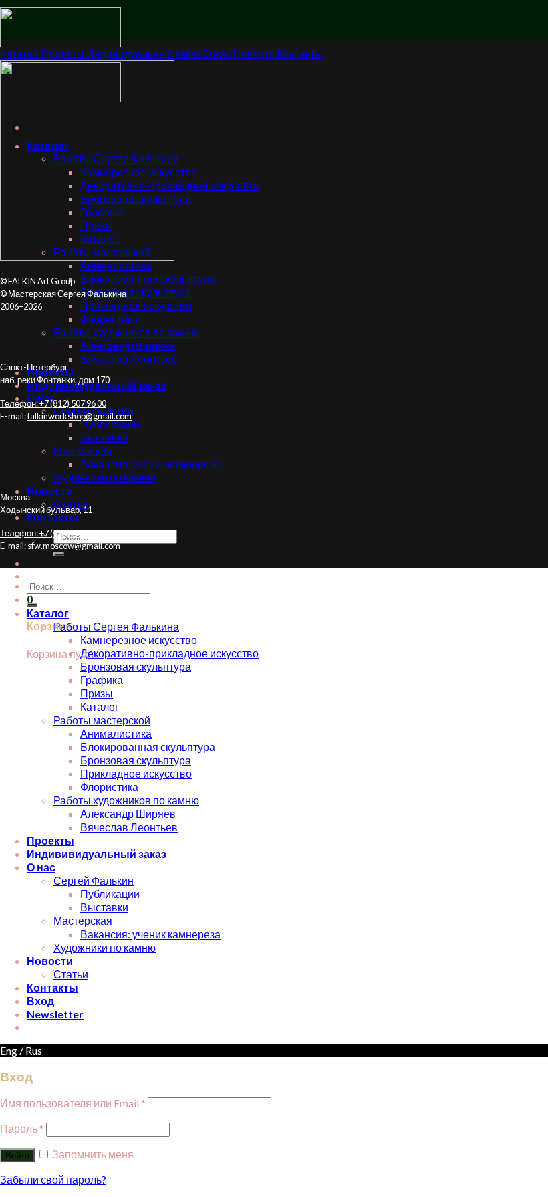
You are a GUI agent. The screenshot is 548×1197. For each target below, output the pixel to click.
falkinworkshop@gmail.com (79, 416)
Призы (96, 693)
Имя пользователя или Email (73, 1103)
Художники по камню (104, 477)
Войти (17, 1155)
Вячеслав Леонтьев (129, 358)
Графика (101, 679)
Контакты (52, 516)
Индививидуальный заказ (96, 853)
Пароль (22, 1128)
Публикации (110, 423)
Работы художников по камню (126, 332)
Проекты (50, 840)
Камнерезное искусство (138, 639)
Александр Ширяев (128, 345)
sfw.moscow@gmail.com (73, 545)
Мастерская (82, 450)
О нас (41, 867)
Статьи (70, 974)
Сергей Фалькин (93, 880)
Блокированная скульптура (147, 278)
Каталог (48, 613)
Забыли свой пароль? (53, 1179)
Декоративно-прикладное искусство (169, 653)
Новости (50, 490)
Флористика (109, 318)
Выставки (104, 437)
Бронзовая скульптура (135, 292)
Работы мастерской (101, 720)
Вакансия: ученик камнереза (150, 463)
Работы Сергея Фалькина (116, 626)
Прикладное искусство (136, 305)
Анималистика (116, 265)
